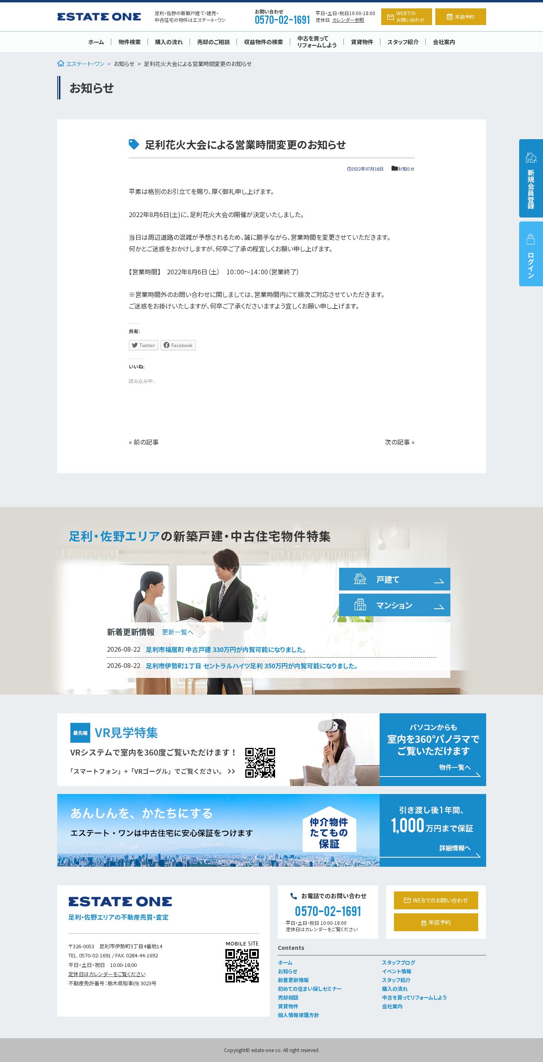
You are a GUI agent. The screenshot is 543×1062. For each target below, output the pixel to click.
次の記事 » (400, 442)
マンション (394, 605)
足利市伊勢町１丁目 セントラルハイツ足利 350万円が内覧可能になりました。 (251, 665)
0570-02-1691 (282, 19)
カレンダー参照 (348, 19)
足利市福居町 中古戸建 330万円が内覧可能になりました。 (226, 649)
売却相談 (288, 997)
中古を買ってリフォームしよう (317, 41)
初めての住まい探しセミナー (310, 988)
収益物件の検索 (263, 42)
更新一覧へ (178, 632)
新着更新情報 (293, 980)
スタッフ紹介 (403, 42)
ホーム (96, 42)
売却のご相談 (213, 42)
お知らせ (124, 64)
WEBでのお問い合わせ (410, 16)
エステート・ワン (85, 64)
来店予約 (464, 16)
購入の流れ (169, 42)
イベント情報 (396, 971)
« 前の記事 (144, 442)
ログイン (531, 264)
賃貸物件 (362, 42)
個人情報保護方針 (298, 1015)
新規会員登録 (531, 189)
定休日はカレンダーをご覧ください (106, 974)
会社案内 (444, 42)
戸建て (387, 579)
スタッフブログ (398, 962)
